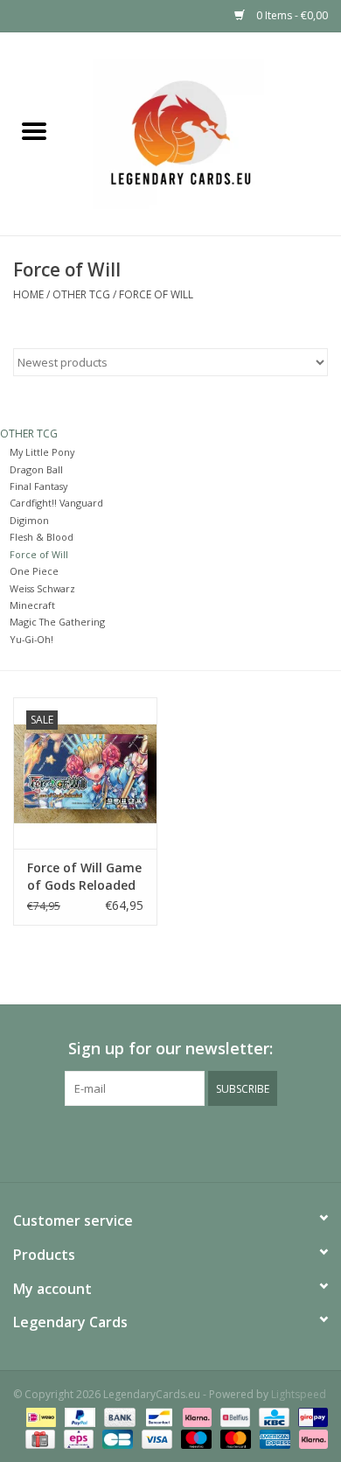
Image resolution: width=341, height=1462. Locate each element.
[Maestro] (194, 1438)
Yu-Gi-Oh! (31, 639)
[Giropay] (310, 1416)
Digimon (29, 520)
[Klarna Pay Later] (310, 1438)
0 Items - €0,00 (291, 15)
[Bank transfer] (117, 1416)
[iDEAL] (39, 1416)
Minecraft (32, 605)
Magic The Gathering (57, 621)
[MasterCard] (234, 1438)
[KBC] (272, 1416)
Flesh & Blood (41, 536)
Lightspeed (298, 1394)
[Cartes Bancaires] (115, 1438)
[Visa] (155, 1438)
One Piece (34, 570)
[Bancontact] (157, 1416)
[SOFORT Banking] (195, 1416)
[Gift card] (38, 1438)
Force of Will (156, 294)
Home (28, 294)
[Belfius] (233, 1416)
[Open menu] (34, 130)
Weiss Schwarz (42, 588)
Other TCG (81, 294)
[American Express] (273, 1438)
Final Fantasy (38, 486)
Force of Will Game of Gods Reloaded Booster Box (84, 876)
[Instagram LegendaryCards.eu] (170, 1142)
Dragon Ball (36, 469)
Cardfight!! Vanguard (56, 502)
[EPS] (77, 1438)
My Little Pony (42, 451)
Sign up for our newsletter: (170, 1048)
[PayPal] (78, 1416)
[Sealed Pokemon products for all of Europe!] (204, 132)
